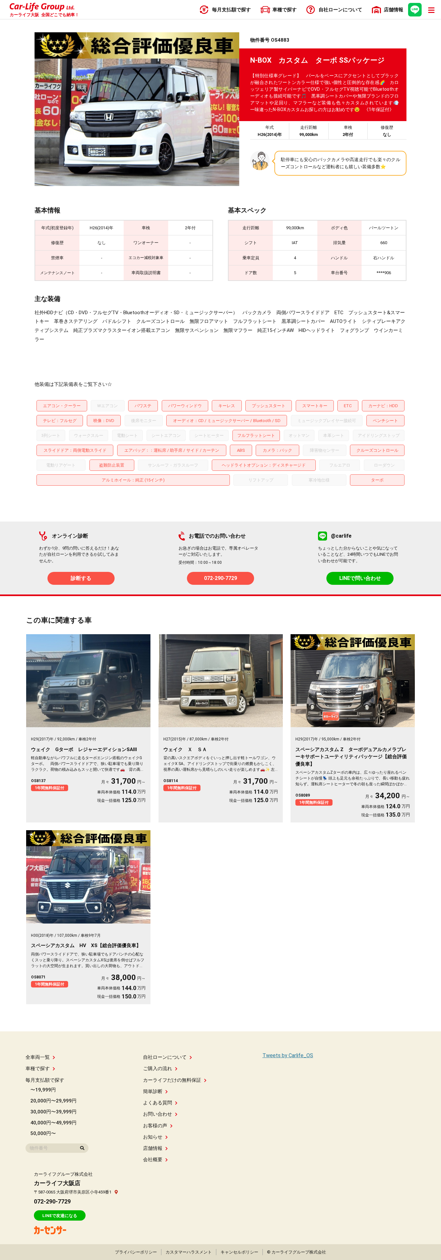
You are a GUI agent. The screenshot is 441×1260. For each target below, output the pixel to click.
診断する (81, 578)
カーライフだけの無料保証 (172, 1080)
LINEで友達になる (59, 1215)
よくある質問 (157, 1103)
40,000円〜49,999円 (53, 1123)
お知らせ (152, 1137)
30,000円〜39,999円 (53, 1112)
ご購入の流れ (157, 1068)
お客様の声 (155, 1126)
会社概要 (152, 1159)
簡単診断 (152, 1091)
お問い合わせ (157, 1114)
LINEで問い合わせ (360, 578)
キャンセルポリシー (239, 1252)
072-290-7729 (220, 578)
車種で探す (38, 1068)
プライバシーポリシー (136, 1252)
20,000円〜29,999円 (53, 1101)
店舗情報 (152, 1148)
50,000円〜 (43, 1133)
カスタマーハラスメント (189, 1252)
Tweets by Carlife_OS (287, 1055)
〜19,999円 (43, 1090)
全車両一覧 (38, 1057)
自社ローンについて (165, 1057)
